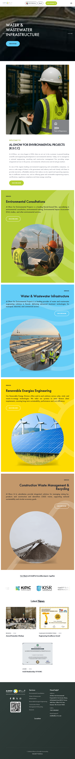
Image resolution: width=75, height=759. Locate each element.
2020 (60, 633)
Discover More (16, 183)
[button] (5, 33)
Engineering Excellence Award (49, 636)
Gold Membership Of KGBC (32, 672)
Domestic (31, 710)
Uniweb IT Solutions (37, 754)
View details (13, 43)
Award (24, 669)
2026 (30, 669)
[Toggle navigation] (71, 3)
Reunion (8, 633)
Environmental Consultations (36, 693)
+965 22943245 (54, 710)
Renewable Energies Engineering (38, 701)
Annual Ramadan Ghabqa (15, 636)
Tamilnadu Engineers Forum (47, 633)
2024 (14, 633)
